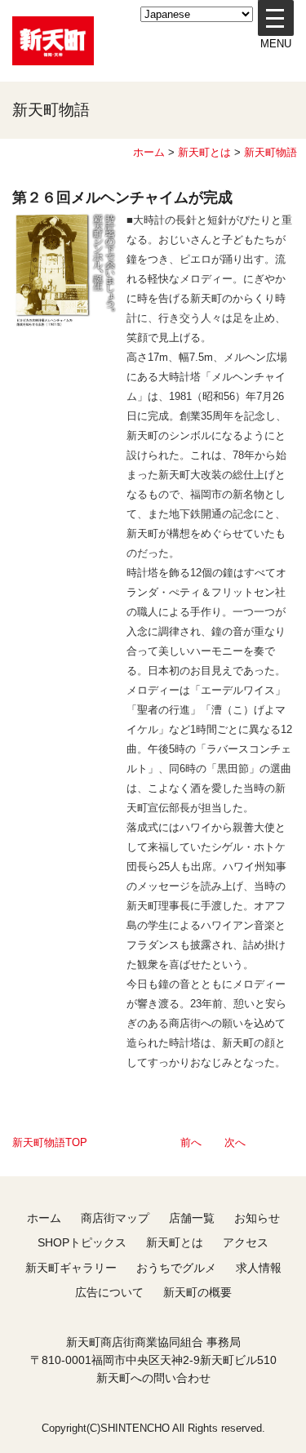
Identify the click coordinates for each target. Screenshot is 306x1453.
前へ (191, 1142)
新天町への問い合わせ (153, 1377)
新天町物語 (270, 152)
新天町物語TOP (49, 1142)
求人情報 (259, 1267)
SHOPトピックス (82, 1242)
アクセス (245, 1242)
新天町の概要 (197, 1292)
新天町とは (204, 152)
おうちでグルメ (176, 1267)
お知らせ (257, 1217)
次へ (235, 1142)
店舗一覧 (192, 1217)
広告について (109, 1292)
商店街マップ (115, 1217)
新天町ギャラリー (71, 1267)
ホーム (149, 152)
